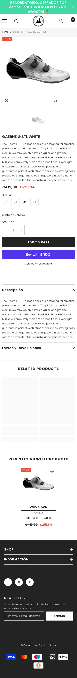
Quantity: (8, 221)
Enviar (59, 616)
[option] (38, 71)
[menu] (4, 21)
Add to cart (39, 242)
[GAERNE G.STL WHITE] (38, 484)
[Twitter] (30, 582)
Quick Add (38, 507)
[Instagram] (19, 582)
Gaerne (38, 513)
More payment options (38, 263)
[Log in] (61, 21)
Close (73, 7)
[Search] (16, 21)
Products (18, 31)
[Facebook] (8, 582)
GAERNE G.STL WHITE (38, 518)
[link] (20, 433)
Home (5, 31)
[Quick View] (52, 472)
